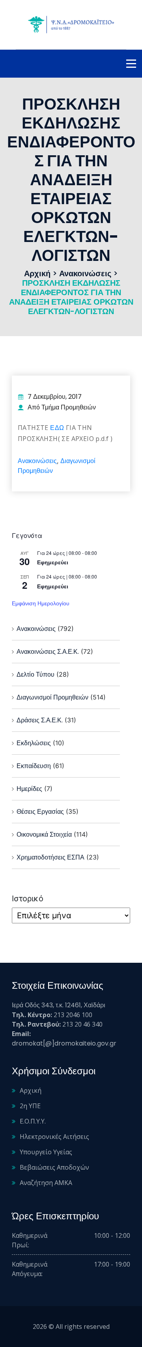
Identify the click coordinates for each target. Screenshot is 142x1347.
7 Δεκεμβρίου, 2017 (55, 396)
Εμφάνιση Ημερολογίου (40, 603)
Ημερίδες (29, 788)
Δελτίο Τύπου (35, 674)
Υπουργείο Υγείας (46, 1152)
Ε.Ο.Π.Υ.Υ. (33, 1121)
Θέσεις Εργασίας (40, 811)
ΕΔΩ (58, 427)
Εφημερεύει (52, 562)
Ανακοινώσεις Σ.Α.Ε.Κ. (48, 651)
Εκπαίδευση (34, 765)
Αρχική (30, 1090)
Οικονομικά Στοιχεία (44, 834)
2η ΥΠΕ (30, 1105)
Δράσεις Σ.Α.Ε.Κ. (40, 720)
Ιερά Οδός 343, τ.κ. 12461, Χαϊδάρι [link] (58, 1005)
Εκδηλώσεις (34, 743)
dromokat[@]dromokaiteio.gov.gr (64, 1043)
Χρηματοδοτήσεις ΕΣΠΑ (50, 857)
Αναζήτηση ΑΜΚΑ (46, 1182)
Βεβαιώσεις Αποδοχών (54, 1167)
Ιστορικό (27, 898)
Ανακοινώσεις (37, 460)
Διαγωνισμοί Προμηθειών (52, 697)
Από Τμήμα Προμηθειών (62, 407)
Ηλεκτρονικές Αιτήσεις (54, 1136)
